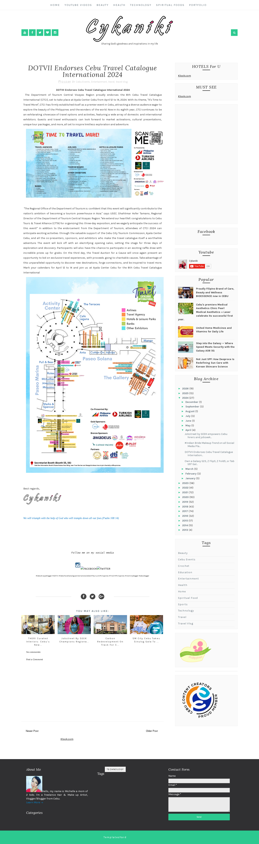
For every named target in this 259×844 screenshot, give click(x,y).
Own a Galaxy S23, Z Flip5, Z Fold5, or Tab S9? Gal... (209, 463)
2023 (185, 483)
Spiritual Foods (170, 5)
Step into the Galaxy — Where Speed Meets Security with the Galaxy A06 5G (215, 347)
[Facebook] (83, 596)
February (191, 473)
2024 (185, 397)
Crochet (183, 566)
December (192, 402)
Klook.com (184, 75)
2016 (185, 516)
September (192, 406)
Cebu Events (83, 81)
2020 (185, 497)
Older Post (152, 731)
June (188, 420)
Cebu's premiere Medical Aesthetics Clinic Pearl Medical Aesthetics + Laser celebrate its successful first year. (205, 312)
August (190, 411)
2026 (185, 388)
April (188, 430)
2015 (185, 520)
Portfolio (198, 5)
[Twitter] (92, 596)
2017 (185, 511)
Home (55, 5)
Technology (140, 5)
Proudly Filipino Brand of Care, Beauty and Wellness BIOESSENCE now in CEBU (215, 292)
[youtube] (24, 32)
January (190, 478)
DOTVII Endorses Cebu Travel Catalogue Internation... (209, 453)
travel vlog (122, 81)
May (188, 425)
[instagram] (55, 32)
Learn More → (34, 802)
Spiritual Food (188, 598)
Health (119, 5)
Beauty (103, 5)
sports (183, 604)
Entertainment (99, 81)
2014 (185, 525)
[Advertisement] (206, 165)
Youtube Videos (78, 5)
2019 (185, 501)
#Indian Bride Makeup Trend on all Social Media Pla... (209, 444)
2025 (185, 393)
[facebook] (32, 32)
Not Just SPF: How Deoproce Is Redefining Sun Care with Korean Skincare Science (215, 363)
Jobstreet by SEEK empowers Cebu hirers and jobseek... (206, 435)
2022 (185, 487)
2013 (185, 530)
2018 (185, 506)
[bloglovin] (47, 32)
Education (185, 572)
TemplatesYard (115, 837)
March (189, 469)
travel (111, 81)
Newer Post (32, 731)
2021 (185, 492)
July (188, 416)
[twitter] (40, 32)
